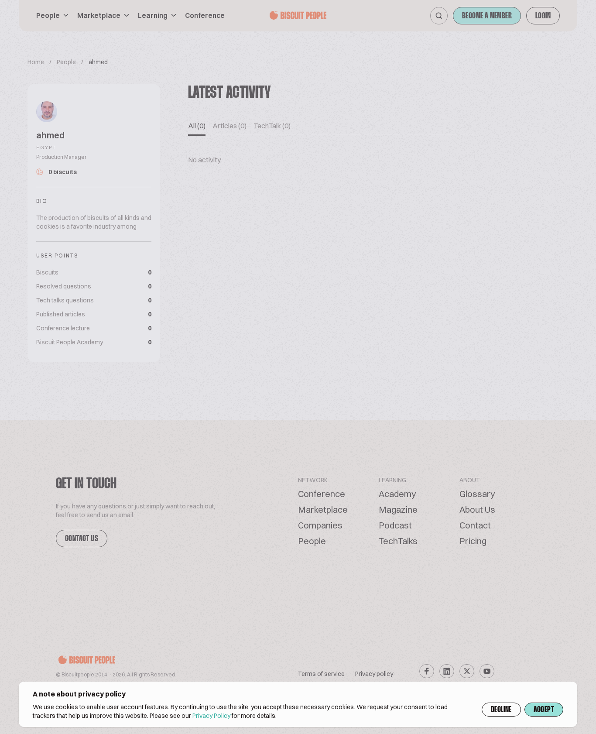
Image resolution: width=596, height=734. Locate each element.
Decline (501, 710)
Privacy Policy (211, 716)
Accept (544, 710)
